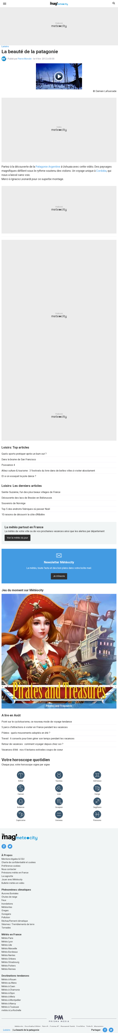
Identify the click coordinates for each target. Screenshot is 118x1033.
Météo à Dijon (8, 993)
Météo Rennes (9, 969)
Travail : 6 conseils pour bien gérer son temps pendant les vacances (38, 738)
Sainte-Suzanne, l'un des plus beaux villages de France (31, 492)
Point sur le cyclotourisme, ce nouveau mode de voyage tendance (37, 721)
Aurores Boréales (10, 893)
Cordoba (101, 170)
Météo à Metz (8, 996)
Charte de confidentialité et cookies (19, 862)
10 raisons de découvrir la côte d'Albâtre (23, 514)
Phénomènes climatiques (16, 889)
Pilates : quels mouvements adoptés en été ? (26, 732)
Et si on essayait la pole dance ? (19, 476)
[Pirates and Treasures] (59, 651)
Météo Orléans (9, 959)
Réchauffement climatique (15, 921)
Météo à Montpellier (11, 1000)
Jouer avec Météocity (12, 879)
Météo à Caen (8, 986)
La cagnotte (7, 876)
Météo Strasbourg (10, 962)
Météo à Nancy (9, 1003)
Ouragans (6, 914)
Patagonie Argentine (48, 166)
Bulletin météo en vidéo (13, 883)
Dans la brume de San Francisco (19, 459)
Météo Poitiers (9, 965)
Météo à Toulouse (10, 1007)
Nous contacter (9, 869)
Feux (4, 900)
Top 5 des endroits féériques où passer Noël (26, 509)
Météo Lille (7, 945)
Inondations (7, 904)
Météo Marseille (9, 948)
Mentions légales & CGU (13, 859)
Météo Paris (7, 938)
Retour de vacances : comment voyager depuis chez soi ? (32, 744)
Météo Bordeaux (10, 952)
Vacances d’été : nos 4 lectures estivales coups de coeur (32, 749)
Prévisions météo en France (15, 872)
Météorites (7, 907)
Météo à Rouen (9, 979)
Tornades (6, 927)
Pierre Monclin (25, 58)
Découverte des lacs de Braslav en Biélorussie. (27, 497)
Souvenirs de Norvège (14, 503)
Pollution (6, 917)
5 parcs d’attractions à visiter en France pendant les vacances (35, 727)
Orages (5, 910)
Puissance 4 (8, 465)
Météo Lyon (7, 941)
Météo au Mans (9, 983)
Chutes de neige (9, 897)
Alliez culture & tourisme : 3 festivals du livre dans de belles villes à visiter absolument (48, 470)
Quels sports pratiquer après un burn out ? (24, 453)
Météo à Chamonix (11, 990)
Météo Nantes (8, 955)
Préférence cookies (11, 866)
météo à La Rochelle (11, 1010)
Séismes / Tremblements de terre (18, 924)
